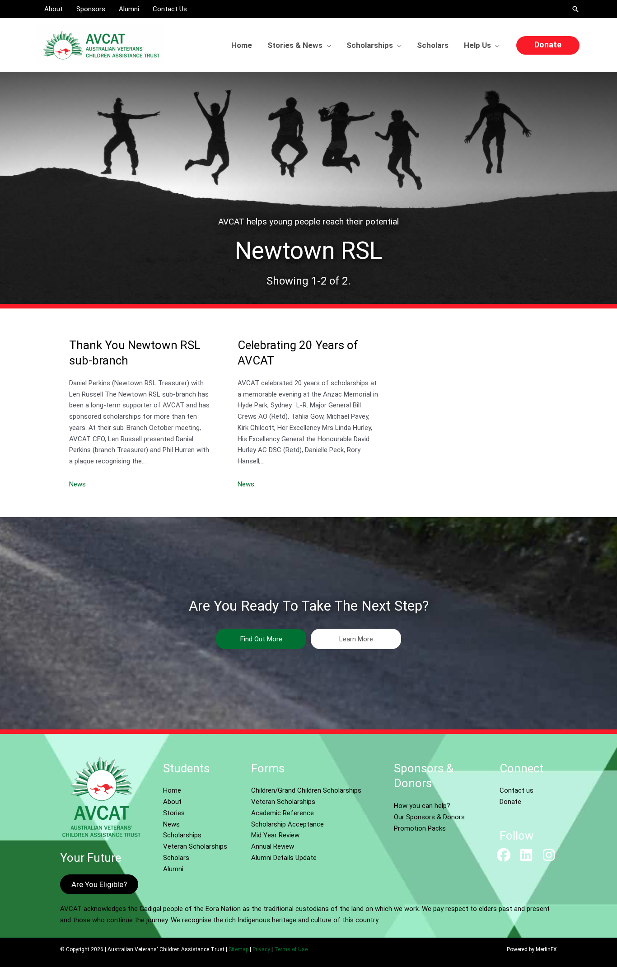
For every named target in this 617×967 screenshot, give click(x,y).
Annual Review (272, 846)
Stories (174, 813)
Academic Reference (282, 813)
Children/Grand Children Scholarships (306, 790)
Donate (510, 802)
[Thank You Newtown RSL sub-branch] (140, 413)
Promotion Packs (420, 828)
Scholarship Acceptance (287, 824)
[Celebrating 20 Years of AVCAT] (308, 413)
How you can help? (422, 806)
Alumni (173, 869)
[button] (575, 9)
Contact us (516, 790)
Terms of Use (291, 949)
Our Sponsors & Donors (429, 817)
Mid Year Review (275, 835)
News (77, 484)
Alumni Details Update (284, 858)
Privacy (261, 949)
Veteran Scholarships (195, 846)
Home (172, 790)
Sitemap (238, 949)
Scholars (176, 858)
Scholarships (182, 835)
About (172, 802)
